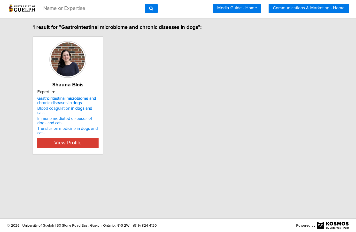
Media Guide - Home (237, 8)
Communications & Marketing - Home (309, 8)
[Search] (151, 8)
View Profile (68, 143)
